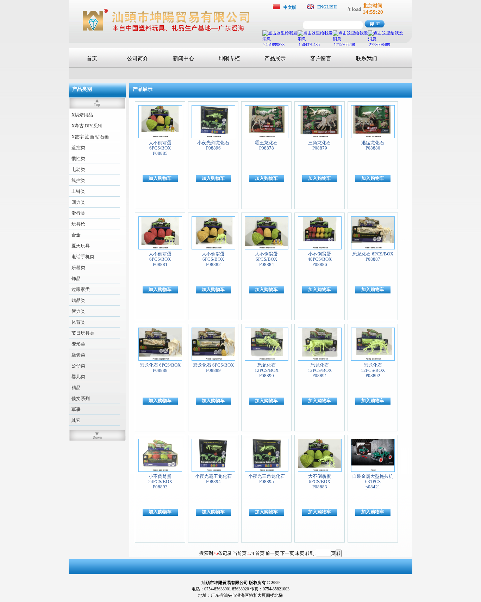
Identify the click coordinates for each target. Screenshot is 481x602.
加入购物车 (160, 178)
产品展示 (275, 58)
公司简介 (137, 58)
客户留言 (320, 58)
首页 (92, 58)
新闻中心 (183, 58)
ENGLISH (327, 7)
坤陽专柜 (229, 58)
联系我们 (366, 58)
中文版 (289, 7)
